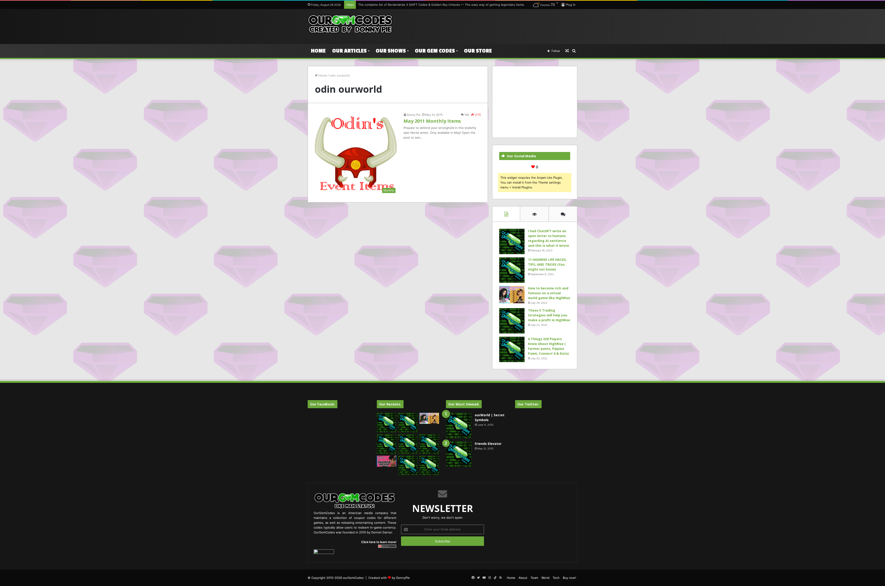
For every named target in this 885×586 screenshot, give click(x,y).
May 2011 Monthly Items (432, 121)
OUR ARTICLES (349, 51)
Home (318, 51)
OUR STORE (478, 51)
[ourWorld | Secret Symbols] (458, 425)
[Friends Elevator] (458, 454)
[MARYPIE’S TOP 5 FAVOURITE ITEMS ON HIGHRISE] (429, 465)
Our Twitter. (528, 404)
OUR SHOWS (391, 51)
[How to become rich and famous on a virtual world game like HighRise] (512, 294)
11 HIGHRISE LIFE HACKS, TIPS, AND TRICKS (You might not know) (547, 264)
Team (534, 578)
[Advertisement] (488, 24)
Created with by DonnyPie (389, 578)
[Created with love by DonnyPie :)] (350, 24)
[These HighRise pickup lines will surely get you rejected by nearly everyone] (386, 461)
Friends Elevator (488, 443)
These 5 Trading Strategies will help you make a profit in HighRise (549, 315)
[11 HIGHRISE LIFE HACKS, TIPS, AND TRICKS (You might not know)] (512, 270)
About (523, 578)
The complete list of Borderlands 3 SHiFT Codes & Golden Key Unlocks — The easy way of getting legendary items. (441, 4)
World (545, 578)
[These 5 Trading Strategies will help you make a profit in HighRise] (512, 320)
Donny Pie (413, 114)
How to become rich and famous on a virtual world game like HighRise (549, 293)
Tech (556, 578)
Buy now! (569, 578)
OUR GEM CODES (435, 51)
